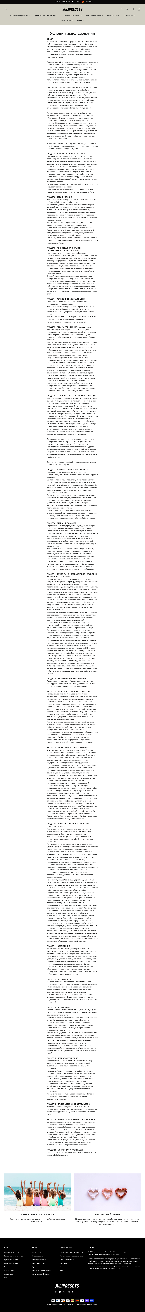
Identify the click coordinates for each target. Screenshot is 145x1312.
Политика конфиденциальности (71, 1252)
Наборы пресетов (38, 1263)
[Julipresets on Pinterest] (64, 1291)
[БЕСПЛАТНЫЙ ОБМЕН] (107, 1192)
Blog (61, 1271)
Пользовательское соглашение (71, 1256)
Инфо (80, 20)
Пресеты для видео (71, 15)
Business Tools (113, 15)
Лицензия (63, 1263)
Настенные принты (94, 15)
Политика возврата (67, 1260)
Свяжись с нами (66, 1267)
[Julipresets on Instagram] (68, 1291)
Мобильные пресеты (18, 15)
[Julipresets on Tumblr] (72, 1291)
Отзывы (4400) (129, 15)
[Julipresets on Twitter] (60, 1291)
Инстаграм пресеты (39, 1260)
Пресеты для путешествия (42, 1267)
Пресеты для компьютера (45, 15)
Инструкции (66, 20)
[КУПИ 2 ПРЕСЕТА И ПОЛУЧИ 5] (37, 1192)
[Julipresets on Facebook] (56, 1291)
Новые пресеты (38, 1256)
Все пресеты (36, 1252)
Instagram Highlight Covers (40, 1274)
